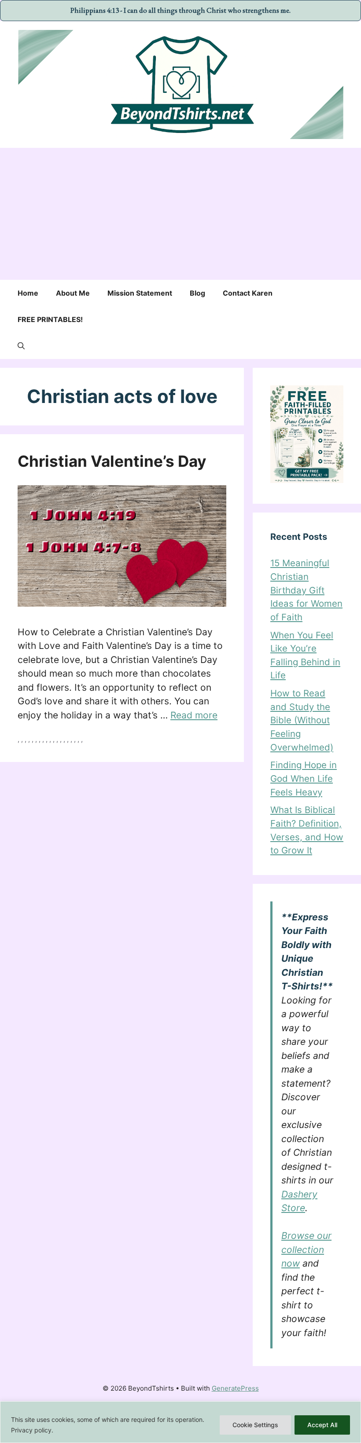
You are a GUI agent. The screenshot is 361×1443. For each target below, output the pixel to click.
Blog (197, 293)
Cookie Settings (255, 1424)
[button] (21, 346)
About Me (73, 293)
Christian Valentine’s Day (112, 461)
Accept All (322, 1424)
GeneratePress (235, 1388)
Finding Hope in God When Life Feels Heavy (303, 778)
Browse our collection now (306, 1249)
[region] (180, 1422)
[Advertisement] (180, 213)
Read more (193, 715)
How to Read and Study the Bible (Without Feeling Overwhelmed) (301, 720)
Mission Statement (139, 293)
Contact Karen (248, 293)
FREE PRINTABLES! (50, 319)
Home (28, 293)
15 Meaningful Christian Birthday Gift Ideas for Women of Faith (306, 589)
